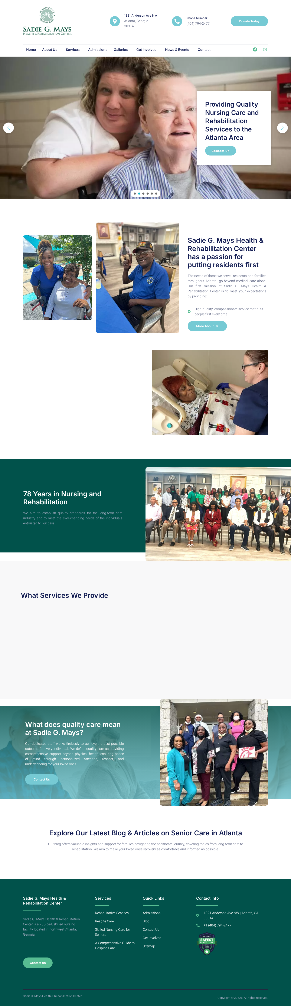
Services (73, 49)
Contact (204, 49)
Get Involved (146, 49)
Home (31, 49)
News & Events (177, 49)
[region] (145, 128)
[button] (51, 49)
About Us (49, 49)
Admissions (97, 49)
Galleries (121, 49)
